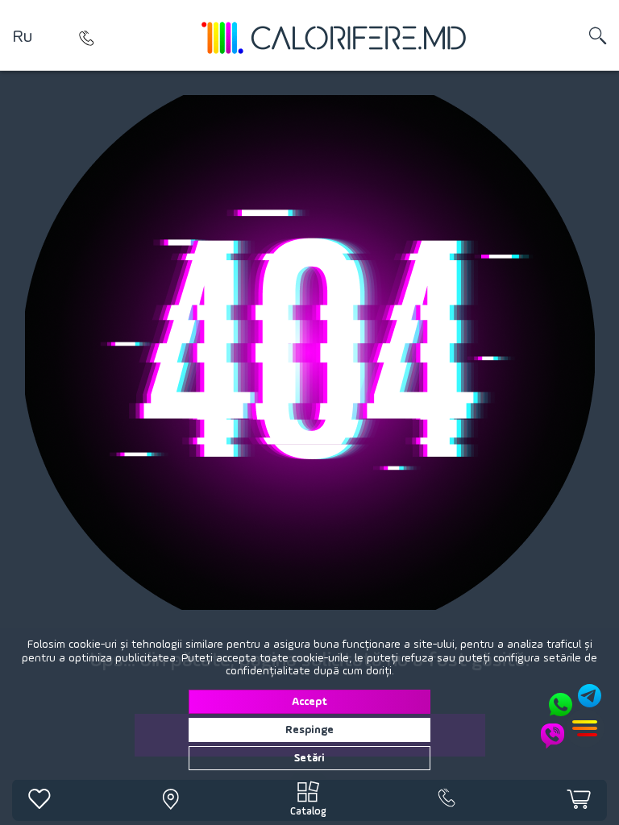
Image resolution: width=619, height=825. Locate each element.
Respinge (309, 730)
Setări (309, 758)
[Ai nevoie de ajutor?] (572, 716)
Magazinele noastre (86, 38)
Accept (309, 701)
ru (22, 37)
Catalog (308, 811)
